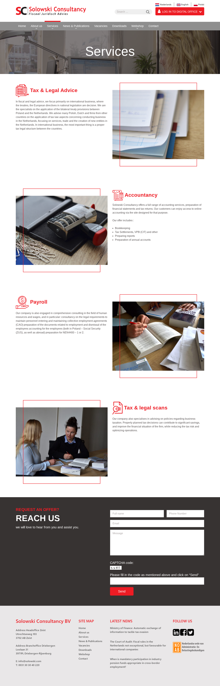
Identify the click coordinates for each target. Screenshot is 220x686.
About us (36, 26)
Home (22, 26)
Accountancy (141, 195)
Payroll (38, 302)
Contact (153, 26)
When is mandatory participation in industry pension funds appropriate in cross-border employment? (135, 662)
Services (52, 26)
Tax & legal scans (145, 408)
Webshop (137, 26)
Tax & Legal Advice (53, 90)
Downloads (119, 26)
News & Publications (76, 26)
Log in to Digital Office (179, 11)
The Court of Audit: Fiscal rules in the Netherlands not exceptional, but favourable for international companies (138, 645)
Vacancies (100, 26)
